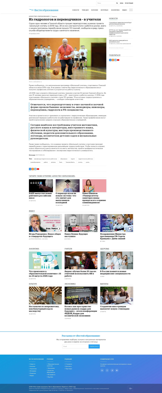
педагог (73, 159)
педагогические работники (85, 159)
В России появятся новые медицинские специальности (115, 272)
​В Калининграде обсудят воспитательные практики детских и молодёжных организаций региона (119, 49)
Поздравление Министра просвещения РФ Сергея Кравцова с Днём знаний (113, 236)
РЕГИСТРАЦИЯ (129, 3)
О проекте (69, 364)
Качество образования (39, 16)
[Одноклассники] (33, 169)
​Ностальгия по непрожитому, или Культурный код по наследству (44, 308)
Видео (124, 10)
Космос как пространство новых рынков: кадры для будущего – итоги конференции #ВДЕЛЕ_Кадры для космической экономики (81, 311)
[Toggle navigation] (131, 10)
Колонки (94, 10)
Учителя (119, 36)
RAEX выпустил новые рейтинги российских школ (40, 195)
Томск (60, 162)
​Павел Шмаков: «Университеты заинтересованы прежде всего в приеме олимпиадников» (94, 198)
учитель (80, 162)
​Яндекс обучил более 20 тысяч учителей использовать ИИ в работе (80, 273)
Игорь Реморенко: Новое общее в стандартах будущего (45, 235)
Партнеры (69, 368)
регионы (53, 162)
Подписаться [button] (94, 346)
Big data (50, 377)
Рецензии (33, 373)
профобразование (35, 162)
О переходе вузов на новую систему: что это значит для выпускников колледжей (66, 198)
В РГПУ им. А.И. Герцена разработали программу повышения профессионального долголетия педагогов (120, 32)
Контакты (69, 366)
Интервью (104, 10)
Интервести (51, 374)
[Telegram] (35, 169)
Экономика (51, 368)
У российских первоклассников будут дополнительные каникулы (120, 23)
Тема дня (85, 10)
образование (63, 159)
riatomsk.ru (40, 155)
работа (46, 162)
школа (87, 162)
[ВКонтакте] (30, 169)
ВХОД (121, 3)
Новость (54, 16)
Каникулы (120, 26)
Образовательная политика (53, 365)
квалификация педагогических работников (45, 159)
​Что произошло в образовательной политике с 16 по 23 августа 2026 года (45, 273)
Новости (75, 10)
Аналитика (115, 10)
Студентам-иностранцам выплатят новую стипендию (115, 307)
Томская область (70, 162)
